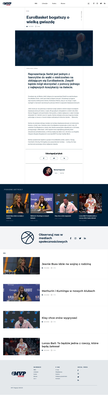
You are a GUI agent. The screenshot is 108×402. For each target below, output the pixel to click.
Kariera (58, 374)
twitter (62, 173)
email (56, 173)
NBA (36, 3)
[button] (88, 3)
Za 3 (35, 378)
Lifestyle (45, 3)
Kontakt (58, 378)
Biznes (63, 3)
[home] (7, 3)
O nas (57, 369)
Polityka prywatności (61, 376)
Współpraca (59, 372)
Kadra (54, 3)
